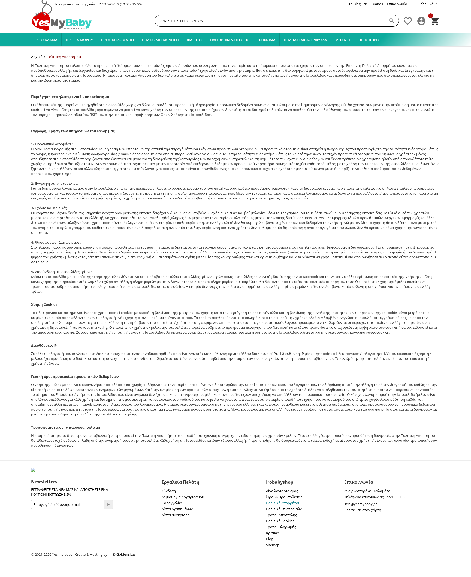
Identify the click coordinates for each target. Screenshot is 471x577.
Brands (377, 3)
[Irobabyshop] (62, 21)
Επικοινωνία (397, 3)
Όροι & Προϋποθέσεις (284, 496)
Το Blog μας (358, 3)
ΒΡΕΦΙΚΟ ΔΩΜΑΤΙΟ (117, 39)
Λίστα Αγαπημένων (177, 508)
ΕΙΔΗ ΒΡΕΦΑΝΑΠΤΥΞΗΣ (229, 39)
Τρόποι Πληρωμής (281, 526)
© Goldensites (124, 554)
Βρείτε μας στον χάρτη (362, 509)
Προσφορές (369, 39)
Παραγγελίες (172, 502)
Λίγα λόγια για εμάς (282, 490)
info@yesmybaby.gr (360, 503)
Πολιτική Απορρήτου (283, 502)
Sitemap (272, 544)
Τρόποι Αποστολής (281, 514)
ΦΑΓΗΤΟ (194, 39)
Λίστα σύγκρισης (175, 514)
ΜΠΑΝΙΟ (342, 39)
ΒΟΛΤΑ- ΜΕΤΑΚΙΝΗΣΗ (160, 39)
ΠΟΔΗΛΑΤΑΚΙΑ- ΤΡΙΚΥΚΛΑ (305, 39)
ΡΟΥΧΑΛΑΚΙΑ (46, 39)
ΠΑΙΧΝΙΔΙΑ (267, 39)
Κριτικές (272, 532)
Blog (269, 538)
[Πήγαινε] (108, 504)
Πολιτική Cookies (280, 520)
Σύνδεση (169, 490)
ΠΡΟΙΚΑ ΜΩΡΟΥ (79, 39)
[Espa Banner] (235, 470)
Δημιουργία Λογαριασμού (183, 496)
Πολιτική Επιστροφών (284, 508)
